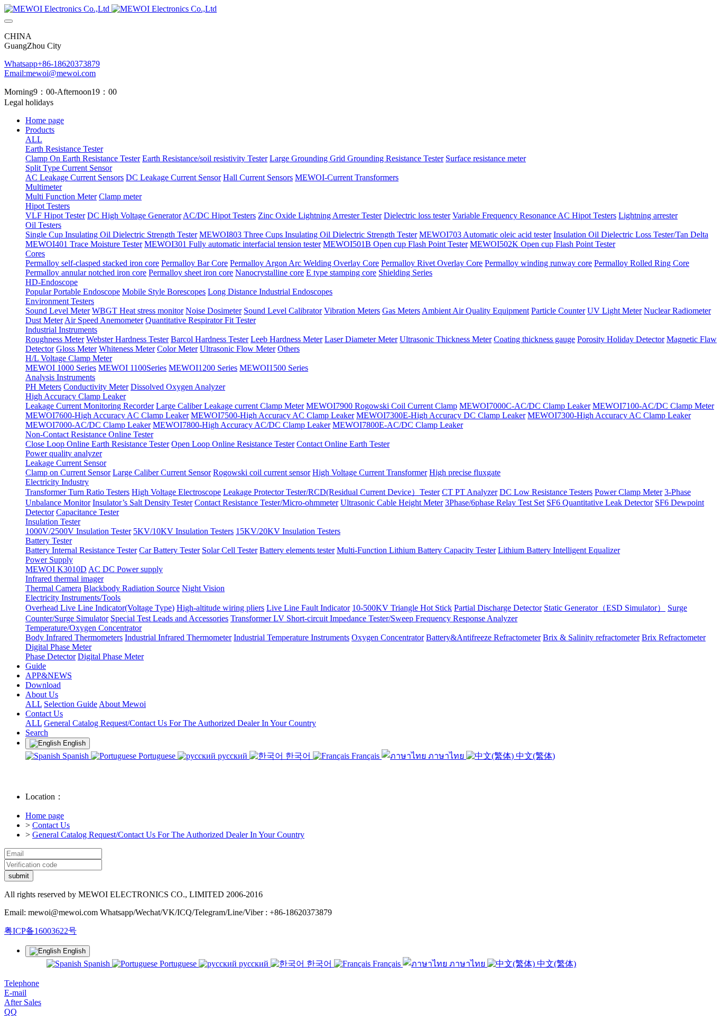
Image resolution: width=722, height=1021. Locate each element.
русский (232, 755)
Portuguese (157, 755)
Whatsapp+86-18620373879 (52, 63)
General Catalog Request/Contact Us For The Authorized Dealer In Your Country (168, 834)
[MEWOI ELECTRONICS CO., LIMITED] (361, 9)
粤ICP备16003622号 (40, 930)
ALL (33, 139)
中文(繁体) (534, 755)
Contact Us (51, 825)
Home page (44, 120)
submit (18, 876)
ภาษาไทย (446, 755)
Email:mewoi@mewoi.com (50, 73)
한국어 (298, 755)
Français (365, 755)
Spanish (75, 755)
